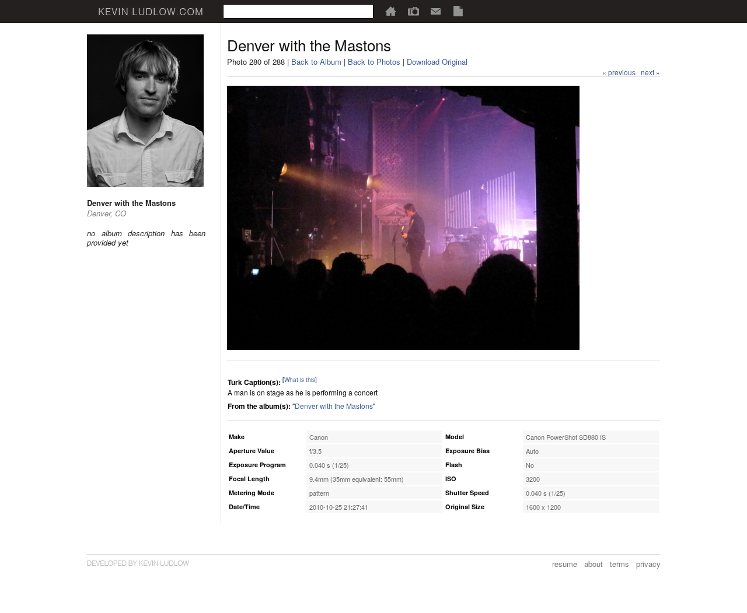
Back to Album (316, 61)
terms (619, 563)
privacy (648, 563)
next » (650, 72)
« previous (619, 72)
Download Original (437, 61)
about (593, 563)
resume (564, 563)
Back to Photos (374, 61)
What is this (299, 380)
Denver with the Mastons (334, 406)
